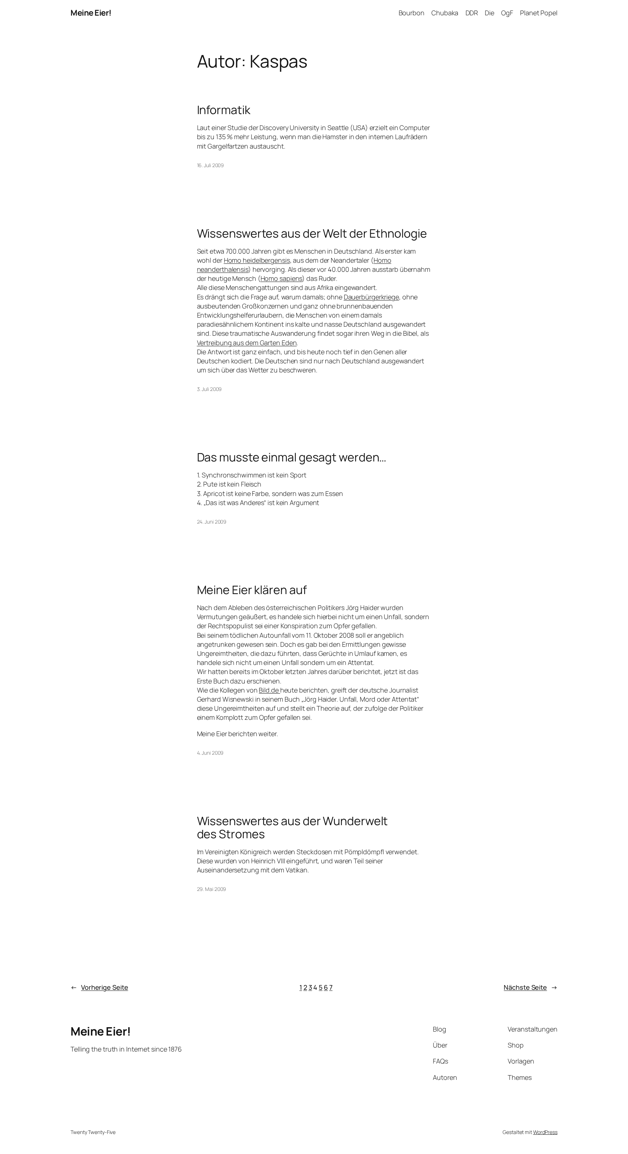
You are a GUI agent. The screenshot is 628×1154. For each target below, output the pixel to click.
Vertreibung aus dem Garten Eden (247, 342)
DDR (472, 12)
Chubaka (444, 12)
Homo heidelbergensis (257, 260)
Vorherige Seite (99, 987)
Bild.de (269, 690)
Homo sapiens (281, 278)
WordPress (545, 1132)
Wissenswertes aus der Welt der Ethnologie (312, 233)
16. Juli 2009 (210, 165)
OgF (507, 12)
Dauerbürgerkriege (371, 296)
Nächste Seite (530, 987)
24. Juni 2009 (212, 521)
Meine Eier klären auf (252, 589)
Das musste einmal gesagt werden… (292, 457)
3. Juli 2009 (209, 389)
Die (489, 12)
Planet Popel (538, 12)
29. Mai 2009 (211, 888)
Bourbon (411, 12)
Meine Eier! (91, 12)
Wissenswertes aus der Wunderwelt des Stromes (292, 827)
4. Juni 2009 (210, 752)
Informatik (223, 109)
